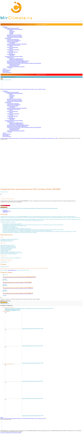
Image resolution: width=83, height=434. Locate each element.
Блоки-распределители (16, 58)
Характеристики (7, 211)
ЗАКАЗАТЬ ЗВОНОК (41, 74)
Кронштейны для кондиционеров (16, 44)
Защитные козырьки (13, 39)
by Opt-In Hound (5, 303)
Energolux (12, 31)
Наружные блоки (14, 65)
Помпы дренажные (12, 47)
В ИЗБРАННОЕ (3, 207)
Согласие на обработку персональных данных (10, 432)
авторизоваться (12, 270)
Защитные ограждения (13, 40)
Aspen (11, 48)
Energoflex (12, 42)
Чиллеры (9, 67)
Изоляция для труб (12, 41)
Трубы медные (11, 54)
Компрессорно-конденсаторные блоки (18, 61)
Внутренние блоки (14, 64)
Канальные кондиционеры (14, 37)
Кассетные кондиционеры (14, 36)
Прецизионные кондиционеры (15, 66)
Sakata (11, 33)
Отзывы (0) (5, 212)
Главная (2, 138)
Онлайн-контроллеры (13, 45)
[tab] (43, 210)
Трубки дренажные (12, 51)
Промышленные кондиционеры (14, 56)
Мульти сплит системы (14, 34)
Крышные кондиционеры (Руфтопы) (17, 62)
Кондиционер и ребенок (10, 310)
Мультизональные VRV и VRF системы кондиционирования (24, 63)
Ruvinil (11, 53)
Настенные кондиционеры (15, 29)
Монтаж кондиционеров (10, 309)
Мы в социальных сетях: (5, 79)
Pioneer (11, 32)
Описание (5, 210)
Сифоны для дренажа (13, 49)
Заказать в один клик (5, 205)
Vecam (11, 50)
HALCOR (11, 55)
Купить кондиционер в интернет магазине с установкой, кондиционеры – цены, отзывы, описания (27, 308)
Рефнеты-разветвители (16, 59)
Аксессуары (8, 38)
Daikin (11, 30)
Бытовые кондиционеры (12, 28)
